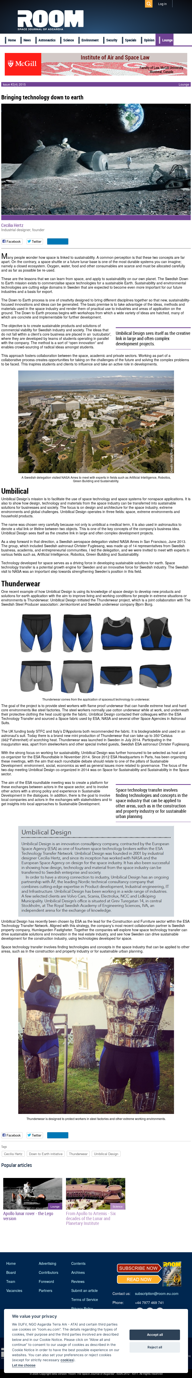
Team (10, 1281)
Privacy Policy (82, 1308)
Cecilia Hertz (12, 225)
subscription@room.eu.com (156, 1293)
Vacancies (14, 1290)
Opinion (149, 40)
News (27, 40)
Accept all (155, 1335)
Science (68, 40)
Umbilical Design (106, 1153)
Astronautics (47, 40)
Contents (78, 1263)
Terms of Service (84, 1299)
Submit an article (84, 1290)
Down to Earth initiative (45, 1153)
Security (111, 40)
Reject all (155, 1347)
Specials (130, 40)
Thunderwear (78, 1153)
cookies (66, 1360)
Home (12, 40)
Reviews (77, 1281)
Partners (45, 1290)
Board (11, 1272)
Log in (162, 4)
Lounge (167, 40)
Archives (78, 1272)
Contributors (48, 1272)
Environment (90, 40)
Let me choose (24, 1365)
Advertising (47, 1263)
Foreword (46, 1281)
